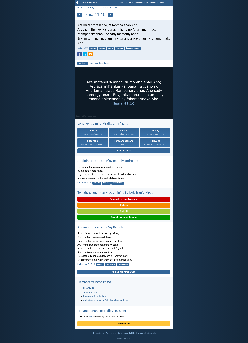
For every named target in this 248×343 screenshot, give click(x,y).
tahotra (93, 48)
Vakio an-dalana (99, 63)
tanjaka (102, 48)
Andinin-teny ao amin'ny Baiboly (101, 227)
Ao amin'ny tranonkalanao (124, 217)
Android (124, 211)
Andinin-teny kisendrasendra (136, 3)
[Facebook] (80, 55)
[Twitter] (85, 55)
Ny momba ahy (98, 333)
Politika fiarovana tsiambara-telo (142, 333)
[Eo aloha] (110, 15)
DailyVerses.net (83, 8)
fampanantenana (133, 48)
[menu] (170, 4)
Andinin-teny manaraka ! (124, 272)
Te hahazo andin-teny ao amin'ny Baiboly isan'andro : (115, 192)
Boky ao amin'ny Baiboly (99, 8)
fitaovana (119, 48)
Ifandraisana (123, 333)
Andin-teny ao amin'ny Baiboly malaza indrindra (105, 300)
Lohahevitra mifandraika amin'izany (103, 123)
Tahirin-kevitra (90, 292)
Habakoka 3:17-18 (86, 264)
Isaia (112, 8)
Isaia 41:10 (83, 48)
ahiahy (110, 48)
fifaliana (100, 264)
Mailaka (124, 205)
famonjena (110, 264)
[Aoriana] (80, 15)
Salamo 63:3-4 (84, 183)
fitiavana (97, 183)
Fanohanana (124, 323)
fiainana (106, 183)
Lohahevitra (118, 3)
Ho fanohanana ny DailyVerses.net (102, 311)
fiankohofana (118, 183)
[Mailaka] (91, 55)
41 (116, 8)
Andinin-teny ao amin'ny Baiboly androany (108, 161)
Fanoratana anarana (158, 3)
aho (90, 317)
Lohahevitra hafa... (124, 151)
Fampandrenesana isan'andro (124, 199)
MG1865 (82, 63)
